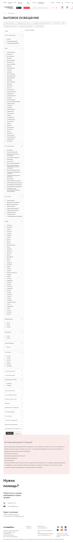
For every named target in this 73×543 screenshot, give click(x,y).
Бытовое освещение (9, 23)
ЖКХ (63, 23)
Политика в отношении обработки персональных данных (63, 535)
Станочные (56, 23)
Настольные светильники (11, 453)
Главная (4, 13)
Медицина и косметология (23, 23)
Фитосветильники (9, 460)
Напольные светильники (10, 458)
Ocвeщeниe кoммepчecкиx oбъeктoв (42, 23)
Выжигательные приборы (26, 26)
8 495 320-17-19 (41, 526)
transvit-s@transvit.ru (42, 527)
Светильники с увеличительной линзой (14, 456)
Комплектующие (39, 26)
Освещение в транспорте (10, 26)
